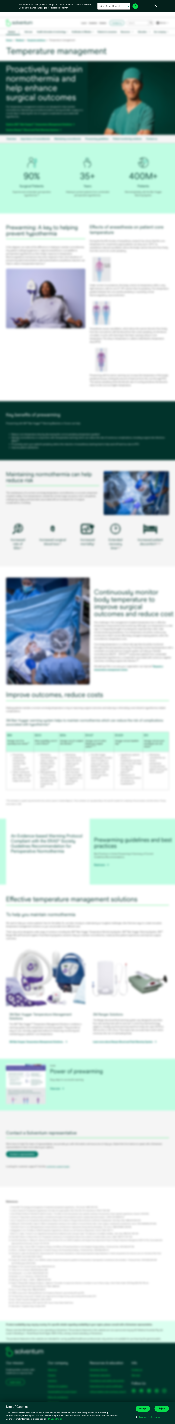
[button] (148, 1417)
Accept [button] (143, 1408)
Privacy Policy (55, 1419)
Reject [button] (162, 1408)
